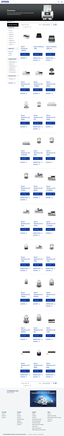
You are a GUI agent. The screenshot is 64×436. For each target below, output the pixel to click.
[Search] (59, 2)
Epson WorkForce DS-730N (25, 259)
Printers (3, 413)
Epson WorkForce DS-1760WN (38, 84)
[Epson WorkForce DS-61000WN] (51, 178)
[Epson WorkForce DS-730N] (26, 249)
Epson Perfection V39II (39, 47)
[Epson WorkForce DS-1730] (26, 74)
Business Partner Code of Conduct (54, 417)
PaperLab (19, 421)
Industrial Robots (20, 419)
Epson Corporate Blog (52, 415)
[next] (30, 27)
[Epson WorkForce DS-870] (51, 284)
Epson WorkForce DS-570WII (25, 188)
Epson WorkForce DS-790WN (25, 294)
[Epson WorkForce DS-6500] (26, 214)
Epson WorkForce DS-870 (51, 294)
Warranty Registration (36, 421)
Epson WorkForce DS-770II (51, 259)
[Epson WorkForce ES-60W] (51, 355)
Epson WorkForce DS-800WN (38, 294)
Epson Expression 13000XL (24, 48)
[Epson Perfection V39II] (39, 39)
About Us (49, 413)
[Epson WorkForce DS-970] (39, 320)
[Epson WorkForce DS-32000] (26, 107)
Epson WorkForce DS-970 (38, 330)
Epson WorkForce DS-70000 (38, 223)
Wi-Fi (9, 55)
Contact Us (50, 419)
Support (22, 58)
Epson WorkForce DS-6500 (25, 223)
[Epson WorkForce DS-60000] (39, 178)
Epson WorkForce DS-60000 (38, 188)
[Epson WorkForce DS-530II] (39, 143)
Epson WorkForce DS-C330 (51, 330)
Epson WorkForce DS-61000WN (51, 188)
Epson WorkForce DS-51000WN (25, 153)
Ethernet (10, 51)
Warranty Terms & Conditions (38, 424)
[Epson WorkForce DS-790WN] (26, 284)
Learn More (23, 54)
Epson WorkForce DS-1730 (25, 84)
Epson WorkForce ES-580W (38, 365)
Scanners (4, 417)
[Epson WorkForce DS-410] (39, 107)
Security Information (36, 422)
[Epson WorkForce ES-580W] (39, 355)
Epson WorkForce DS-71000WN (51, 223)
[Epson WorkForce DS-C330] (51, 320)
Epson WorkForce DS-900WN (25, 330)
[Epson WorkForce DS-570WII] (26, 178)
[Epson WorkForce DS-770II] (51, 249)
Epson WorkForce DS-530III (51, 153)
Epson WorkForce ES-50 (25, 365)
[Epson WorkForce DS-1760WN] (39, 74)
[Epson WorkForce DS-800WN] (39, 284)
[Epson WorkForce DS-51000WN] (26, 143)
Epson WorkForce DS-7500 (38, 259)
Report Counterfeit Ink (36, 428)
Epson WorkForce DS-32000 (25, 117)
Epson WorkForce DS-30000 (51, 84)
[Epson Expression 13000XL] (26, 39)
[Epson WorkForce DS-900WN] (26, 320)
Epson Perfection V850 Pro (51, 47)
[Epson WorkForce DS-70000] (39, 214)
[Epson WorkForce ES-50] (26, 355)
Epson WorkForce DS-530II (38, 153)
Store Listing (34, 426)
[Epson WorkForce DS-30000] (51, 74)
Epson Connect (10, 392)
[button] (54, 25)
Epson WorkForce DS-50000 (51, 117)
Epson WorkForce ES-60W (51, 365)
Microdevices (19, 422)
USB (9, 53)
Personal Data (40, 434)
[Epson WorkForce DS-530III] (51, 143)
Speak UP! (50, 421)
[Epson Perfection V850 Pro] (51, 39)
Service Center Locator (36, 419)
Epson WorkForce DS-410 (38, 117)
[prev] (23, 27)
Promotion (19, 424)
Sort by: (40, 24)
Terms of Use (35, 434)
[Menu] (62, 2)
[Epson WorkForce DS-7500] (39, 249)
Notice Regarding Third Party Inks (39, 429)
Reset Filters (9, 21)
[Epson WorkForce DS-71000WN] (51, 214)
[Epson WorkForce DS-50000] (51, 107)
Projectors (4, 415)
